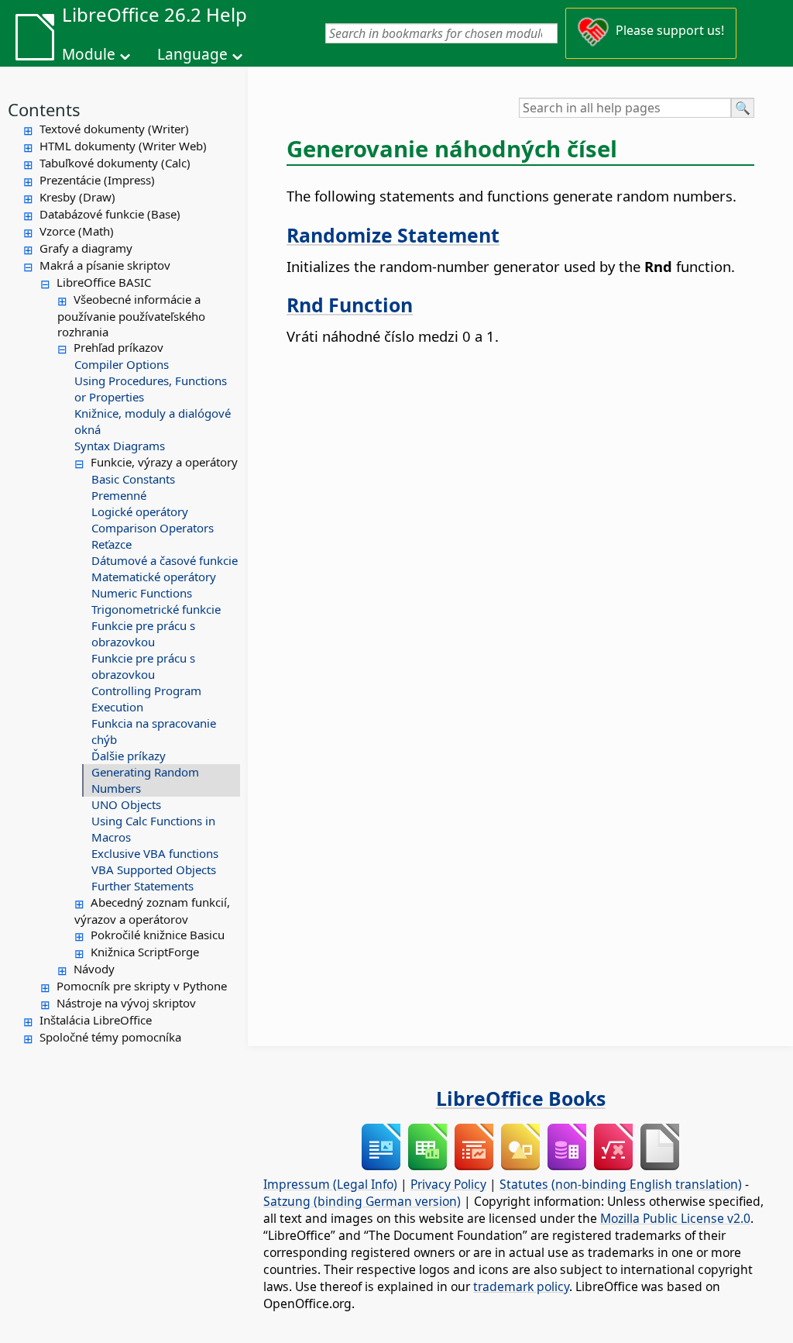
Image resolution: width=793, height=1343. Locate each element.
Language (192, 54)
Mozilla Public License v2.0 (675, 1218)
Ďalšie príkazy (128, 755)
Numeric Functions (141, 593)
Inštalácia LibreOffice (95, 1020)
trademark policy (521, 1286)
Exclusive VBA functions (154, 853)
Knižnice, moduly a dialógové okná (152, 421)
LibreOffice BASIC (104, 282)
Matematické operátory (153, 576)
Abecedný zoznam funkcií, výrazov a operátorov (152, 910)
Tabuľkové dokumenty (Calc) (115, 162)
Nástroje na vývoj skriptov (126, 1003)
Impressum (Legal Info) (330, 1184)
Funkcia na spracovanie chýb (153, 731)
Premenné (118, 495)
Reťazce (111, 544)
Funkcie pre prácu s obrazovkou (143, 633)
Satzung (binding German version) (362, 1201)
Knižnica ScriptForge (145, 951)
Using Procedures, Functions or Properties (150, 389)
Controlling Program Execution (146, 699)
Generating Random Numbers (145, 780)
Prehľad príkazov (118, 347)
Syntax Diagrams (119, 445)
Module (88, 54)
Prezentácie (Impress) (97, 180)
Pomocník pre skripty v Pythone (142, 985)
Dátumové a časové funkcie (164, 560)
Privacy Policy (448, 1184)
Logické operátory (139, 511)
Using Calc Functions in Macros (153, 829)
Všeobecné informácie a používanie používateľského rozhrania (131, 315)
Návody (94, 968)
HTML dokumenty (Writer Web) (123, 145)
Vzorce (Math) (76, 231)
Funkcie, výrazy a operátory (164, 462)
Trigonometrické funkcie (156, 609)
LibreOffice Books (521, 1098)
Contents (44, 109)
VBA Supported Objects (153, 869)
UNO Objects (126, 804)
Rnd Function (350, 304)
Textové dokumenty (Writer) (114, 128)
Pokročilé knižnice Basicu (158, 934)
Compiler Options (121, 364)
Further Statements (142, 886)
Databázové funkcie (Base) (109, 214)
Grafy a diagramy (85, 248)
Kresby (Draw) (77, 197)
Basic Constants (133, 479)
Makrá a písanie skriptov (104, 265)
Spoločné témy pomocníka (110, 1037)
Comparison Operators (152, 527)
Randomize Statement (393, 235)
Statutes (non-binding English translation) (620, 1184)
